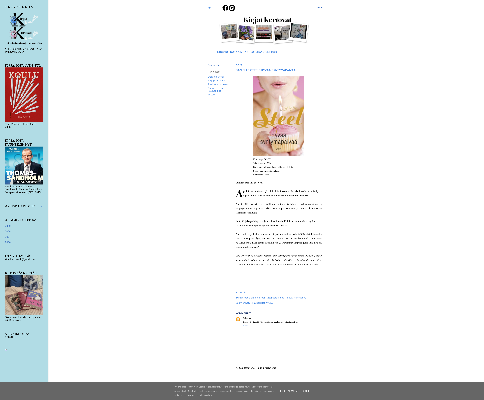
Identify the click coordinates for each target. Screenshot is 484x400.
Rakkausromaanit (218, 84)
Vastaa (246, 326)
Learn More (289, 391)
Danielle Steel (216, 76)
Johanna (247, 318)
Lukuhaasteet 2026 (263, 52)
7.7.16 (253, 318)
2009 (8, 226)
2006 (8, 242)
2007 (8, 236)
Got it (306, 391)
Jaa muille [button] (214, 65)
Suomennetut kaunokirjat (216, 89)
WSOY (211, 94)
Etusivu (222, 52)
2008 (8, 231)
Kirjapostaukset (217, 80)
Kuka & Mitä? (239, 52)
